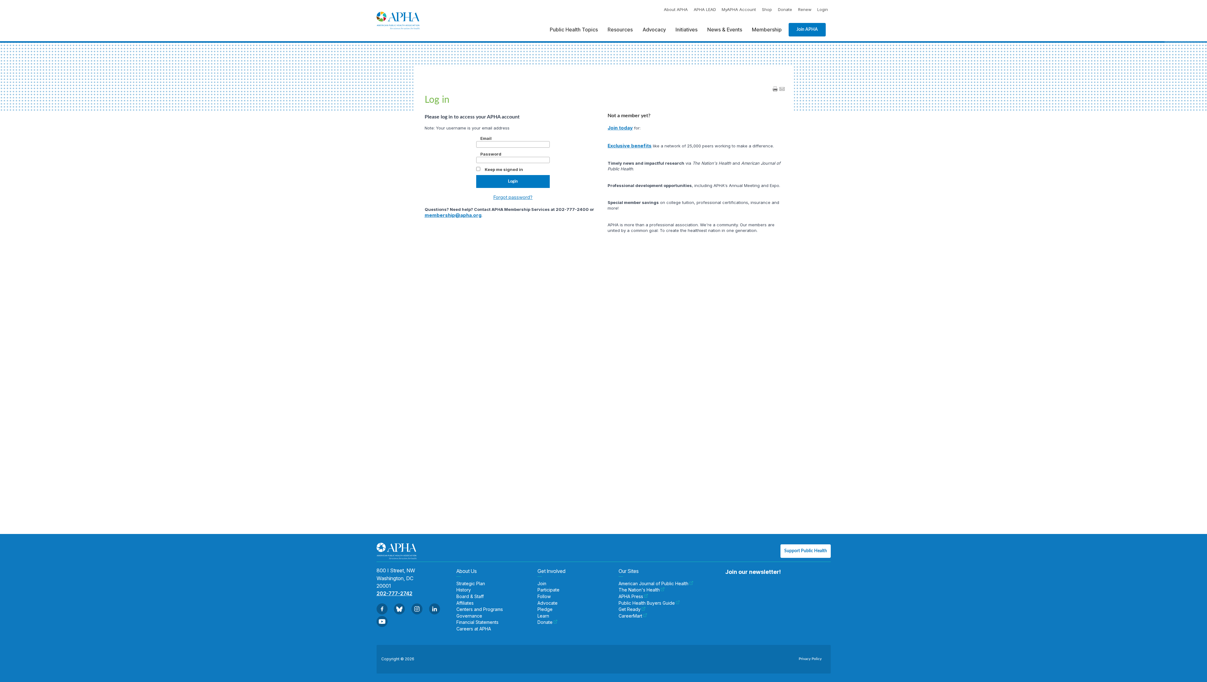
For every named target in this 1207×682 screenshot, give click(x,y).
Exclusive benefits (630, 146)
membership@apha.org (453, 215)
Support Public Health (805, 551)
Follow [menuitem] (544, 596)
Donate (785, 9)
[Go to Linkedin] (434, 608)
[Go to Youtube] (382, 621)
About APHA (676, 9)
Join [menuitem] (541, 583)
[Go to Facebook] (382, 608)
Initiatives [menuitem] (686, 29)
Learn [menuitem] (543, 616)
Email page (782, 88)
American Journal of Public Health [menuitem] (653, 583)
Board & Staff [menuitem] (470, 596)
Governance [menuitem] (469, 616)
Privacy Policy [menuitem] (810, 659)
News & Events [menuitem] (724, 29)
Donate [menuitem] (545, 622)
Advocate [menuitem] (547, 603)
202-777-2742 (394, 593)
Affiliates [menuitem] (465, 603)
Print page (775, 88)
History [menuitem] (463, 589)
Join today (620, 128)
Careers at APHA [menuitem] (473, 628)
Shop (767, 9)
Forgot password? (512, 197)
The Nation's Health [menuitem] (639, 589)
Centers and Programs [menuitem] (479, 609)
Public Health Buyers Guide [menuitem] (647, 603)
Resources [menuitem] (620, 29)
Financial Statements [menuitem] (477, 622)
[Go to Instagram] (416, 608)
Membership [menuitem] (767, 29)
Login (822, 9)
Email (486, 138)
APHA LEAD (705, 9)
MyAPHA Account (739, 9)
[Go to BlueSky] (399, 608)
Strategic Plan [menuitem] (470, 583)
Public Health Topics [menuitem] (574, 29)
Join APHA (807, 29)
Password (490, 154)
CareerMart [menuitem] (630, 616)
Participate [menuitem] (548, 589)
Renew (805, 9)
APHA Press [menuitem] (631, 596)
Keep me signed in (504, 169)
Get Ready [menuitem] (630, 609)
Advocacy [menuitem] (654, 29)
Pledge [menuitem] (545, 609)
